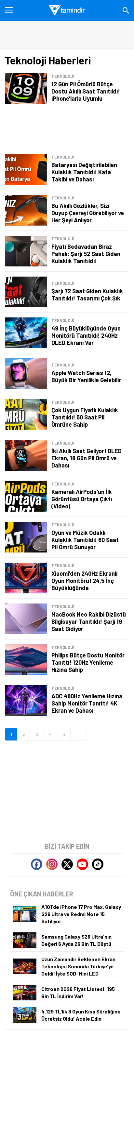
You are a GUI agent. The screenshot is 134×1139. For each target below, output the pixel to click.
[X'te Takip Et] (67, 864)
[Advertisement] (67, 129)
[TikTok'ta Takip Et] (97, 864)
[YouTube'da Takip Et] (82, 864)
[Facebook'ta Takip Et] (36, 864)
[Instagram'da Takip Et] (52, 864)
